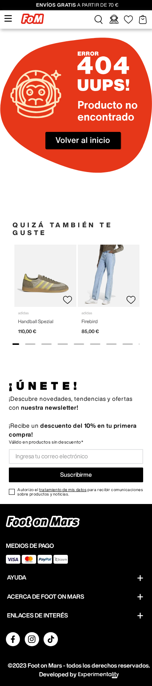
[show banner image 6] (95, 344)
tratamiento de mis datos (62, 489)
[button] (98, 19)
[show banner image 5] (79, 344)
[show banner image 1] (14, 344)
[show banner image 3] (46, 344)
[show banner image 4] (62, 344)
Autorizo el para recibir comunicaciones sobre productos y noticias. (80, 491)
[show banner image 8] (127, 344)
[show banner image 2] (30, 344)
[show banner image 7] (111, 344)
